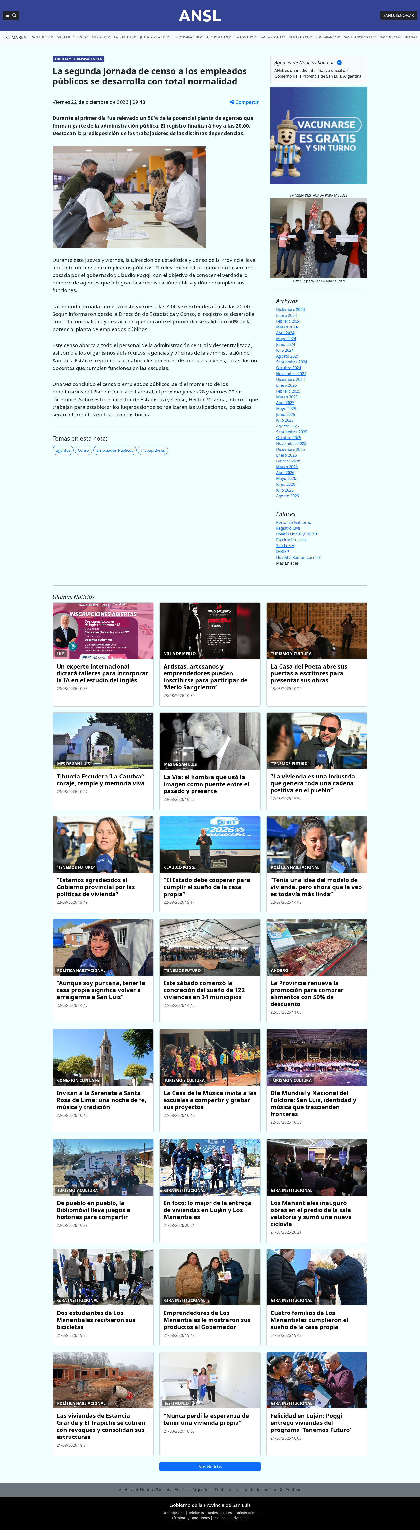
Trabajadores (153, 450)
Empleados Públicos (114, 450)
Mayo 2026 (286, 478)
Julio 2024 (285, 350)
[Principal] (11, 15)
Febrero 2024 (288, 321)
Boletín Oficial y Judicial (297, 534)
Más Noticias (210, 1466)
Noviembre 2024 (291, 373)
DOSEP (282, 551)
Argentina (201, 1489)
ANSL (200, 15)
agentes (63, 450)
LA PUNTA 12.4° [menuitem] (125, 37)
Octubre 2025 (288, 437)
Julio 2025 (285, 420)
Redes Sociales (220, 1512)
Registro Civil (288, 528)
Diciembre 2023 (290, 309)
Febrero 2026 (288, 461)
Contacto (223, 1489)
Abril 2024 (285, 332)
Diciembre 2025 (290, 449)
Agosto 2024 (287, 356)
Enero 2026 (286, 455)
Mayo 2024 (286, 338)
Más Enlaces (287, 563)
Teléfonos (196, 1512)
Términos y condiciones (191, 1517)
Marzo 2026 (287, 466)
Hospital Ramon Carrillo (298, 557)
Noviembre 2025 (291, 443)
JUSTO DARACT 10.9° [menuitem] (187, 37)
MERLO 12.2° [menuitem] (101, 37)
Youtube (293, 1489)
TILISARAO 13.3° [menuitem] (300, 37)
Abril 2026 (285, 472)
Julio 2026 (285, 490)
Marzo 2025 (287, 397)
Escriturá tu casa (291, 540)
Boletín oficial (247, 1512)
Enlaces (182, 1489)
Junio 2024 (285, 344)
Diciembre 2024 (290, 379)
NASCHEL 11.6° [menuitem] (390, 37)
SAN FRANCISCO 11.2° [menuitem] (360, 37)
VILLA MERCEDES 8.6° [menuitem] (72, 37)
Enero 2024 (286, 315)
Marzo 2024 (287, 327)
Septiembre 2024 (291, 362)
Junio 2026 (285, 484)
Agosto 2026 (287, 496)
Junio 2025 (285, 414)
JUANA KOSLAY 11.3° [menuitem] (154, 37)
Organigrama (173, 1512)
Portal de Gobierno (293, 522)
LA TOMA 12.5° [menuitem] (245, 37)
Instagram (266, 1489)
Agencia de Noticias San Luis (145, 1489)
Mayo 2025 (286, 408)
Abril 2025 (285, 402)
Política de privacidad (231, 1517)
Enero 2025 (286, 385)
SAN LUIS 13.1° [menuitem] (42, 37)
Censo (83, 450)
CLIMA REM (16, 37)
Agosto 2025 (287, 426)
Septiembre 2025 (291, 432)
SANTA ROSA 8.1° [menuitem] (272, 37)
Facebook (244, 1489)
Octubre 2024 (288, 367)
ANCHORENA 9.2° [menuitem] (218, 37)
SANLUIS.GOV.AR (398, 15)
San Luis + (285, 545)
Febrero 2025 (288, 391)
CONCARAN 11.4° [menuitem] (327, 37)
